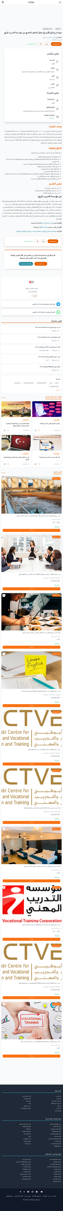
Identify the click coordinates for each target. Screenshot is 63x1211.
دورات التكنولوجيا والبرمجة (55, 1134)
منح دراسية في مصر (57, 1171)
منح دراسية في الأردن (57, 1162)
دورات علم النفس (57, 1136)
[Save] (3, 478)
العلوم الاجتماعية (27, 1141)
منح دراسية (59, 1108)
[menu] (60, 2)
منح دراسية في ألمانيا (57, 1174)
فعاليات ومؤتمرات (27, 1098)
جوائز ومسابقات (58, 1111)
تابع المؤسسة (34, 296)
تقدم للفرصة (56, 44)
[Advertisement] (31, 1207)
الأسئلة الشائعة (19, 1196)
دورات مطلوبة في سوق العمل (55, 1124)
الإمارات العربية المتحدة (44, 350)
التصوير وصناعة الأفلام (56, 1131)
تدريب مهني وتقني (47, 29)
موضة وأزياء (28, 1129)
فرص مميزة (58, 1091)
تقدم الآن (31, 530)
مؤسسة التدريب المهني (49, 37)
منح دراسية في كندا (57, 1169)
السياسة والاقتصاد (27, 1139)
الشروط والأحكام (36, 1196)
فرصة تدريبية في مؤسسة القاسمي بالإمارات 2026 (47, 347)
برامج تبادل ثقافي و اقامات (26, 1108)
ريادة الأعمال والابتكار (26, 1131)
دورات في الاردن (17, 383)
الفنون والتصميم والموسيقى (55, 1129)
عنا (49, 1196)
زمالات (29, 1103)
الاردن (51, 383)
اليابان (47, 360)
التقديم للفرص (56, 420)
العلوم (29, 1136)
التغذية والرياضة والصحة (56, 1143)
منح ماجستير (58, 1096)
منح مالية (59, 1106)
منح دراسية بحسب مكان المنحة (53, 1154)
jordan (56, 383)
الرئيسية (53, 1196)
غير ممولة (58, 29)
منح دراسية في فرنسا (27, 1171)
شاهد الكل (3, 397)
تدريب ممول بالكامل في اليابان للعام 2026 (49, 357)
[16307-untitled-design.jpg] (16, 443)
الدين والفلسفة (28, 1143)
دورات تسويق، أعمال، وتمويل (25, 1124)
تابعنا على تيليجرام (26, 264)
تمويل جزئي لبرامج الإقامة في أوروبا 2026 (50, 367)
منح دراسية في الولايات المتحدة (55, 1159)
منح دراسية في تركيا (57, 1176)
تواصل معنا (27, 1196)
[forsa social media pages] (42, 1191)
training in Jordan (54, 386)
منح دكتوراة (59, 1098)
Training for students (28, 383)
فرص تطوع (28, 1101)
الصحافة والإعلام (57, 1146)
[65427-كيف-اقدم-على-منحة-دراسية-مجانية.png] (47, 443)
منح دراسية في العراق (27, 1176)
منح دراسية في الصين (57, 1179)
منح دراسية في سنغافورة (26, 1164)
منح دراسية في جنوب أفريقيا (25, 1174)
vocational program (41, 383)
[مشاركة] (40, 44)
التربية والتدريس (58, 1141)
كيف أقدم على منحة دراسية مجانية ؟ (49, 457)
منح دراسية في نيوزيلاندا (26, 1179)
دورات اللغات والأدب (57, 1126)
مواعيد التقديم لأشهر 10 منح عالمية (50, 423)
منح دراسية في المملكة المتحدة (55, 1164)
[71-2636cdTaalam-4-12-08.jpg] (47, 409)
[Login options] (2, 2)
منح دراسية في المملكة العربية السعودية (23, 1162)
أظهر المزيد (58, 390)
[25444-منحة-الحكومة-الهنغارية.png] (16, 409)
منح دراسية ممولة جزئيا (56, 1101)
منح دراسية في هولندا (57, 1181)
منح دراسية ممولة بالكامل (56, 1103)
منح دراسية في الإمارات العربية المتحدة (54, 1166)
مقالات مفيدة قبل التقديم (53, 397)
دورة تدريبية (40, 131)
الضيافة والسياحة (27, 1134)
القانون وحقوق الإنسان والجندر (55, 1139)
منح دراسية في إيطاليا (27, 1169)
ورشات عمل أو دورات (26, 1096)
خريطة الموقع (9, 1196)
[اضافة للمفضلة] (38, 430)
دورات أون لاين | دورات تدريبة (53, 1119)
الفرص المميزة (57, 472)
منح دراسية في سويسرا (26, 1159)
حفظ (47, 44)
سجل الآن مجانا (40, 264)
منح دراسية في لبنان (27, 1166)
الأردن (20, 131)
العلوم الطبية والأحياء (26, 1126)
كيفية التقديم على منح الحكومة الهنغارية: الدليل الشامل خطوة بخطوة (17, 424)
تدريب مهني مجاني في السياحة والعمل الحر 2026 (47, 327)
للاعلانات (44, 1196)
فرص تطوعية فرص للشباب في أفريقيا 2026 (48, 337)
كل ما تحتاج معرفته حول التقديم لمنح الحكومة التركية (16, 458)
